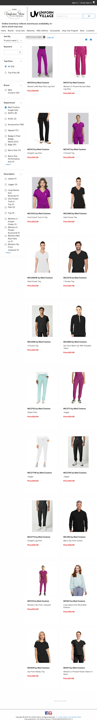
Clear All (50, 37)
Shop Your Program (70, 31)
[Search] (89, 16)
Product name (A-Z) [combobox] (12, 40)
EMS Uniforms (42, 31)
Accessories (55, 31)
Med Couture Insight (34, 37)
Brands (11, 31)
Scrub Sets (20, 31)
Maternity (31, 31)
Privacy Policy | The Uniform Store (69, 717)
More (82, 31)
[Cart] (93, 3)
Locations (90, 31)
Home (3, 31)
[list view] (86, 39)
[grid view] (91, 39)
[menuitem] (3, 31)
